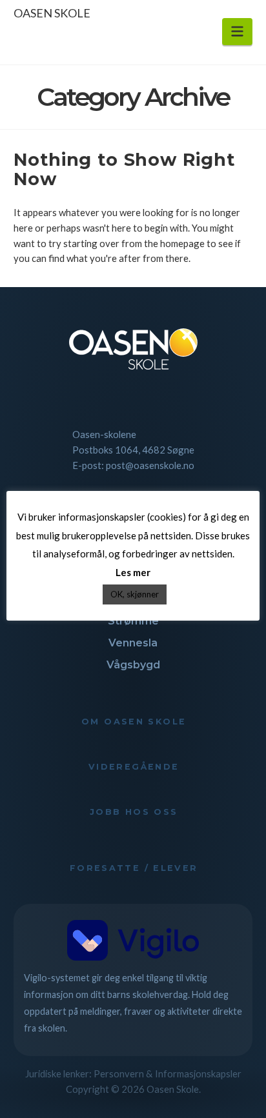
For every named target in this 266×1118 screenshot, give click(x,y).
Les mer (133, 572)
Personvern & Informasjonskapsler (167, 1073)
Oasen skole (52, 13)
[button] (237, 31)
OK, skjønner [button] (134, 594)
